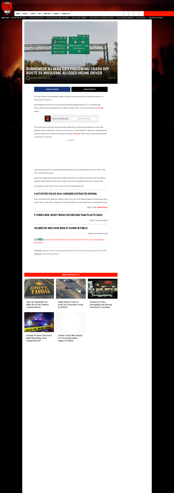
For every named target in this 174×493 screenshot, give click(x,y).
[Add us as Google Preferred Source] (131, 13)
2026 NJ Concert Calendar (125, 18)
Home (18, 13)
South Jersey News (53, 254)
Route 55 (95, 250)
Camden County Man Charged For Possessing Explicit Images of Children (70, 338)
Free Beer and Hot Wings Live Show (58, 18)
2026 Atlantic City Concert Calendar (101, 18)
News (44, 254)
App (39, 13)
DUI (79, 250)
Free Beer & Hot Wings (156, 18)
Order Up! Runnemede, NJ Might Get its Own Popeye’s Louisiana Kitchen (37, 304)
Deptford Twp (72, 250)
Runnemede (103, 250)
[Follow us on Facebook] (136, 13)
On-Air (25, 13)
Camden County (54, 250)
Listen (33, 13)
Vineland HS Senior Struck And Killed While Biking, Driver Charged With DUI (38, 338)
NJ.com (100, 108)
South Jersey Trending (79, 18)
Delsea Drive (63, 250)
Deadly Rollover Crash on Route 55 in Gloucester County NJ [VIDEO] (70, 304)
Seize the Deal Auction (36, 18)
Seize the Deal (141, 18)
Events (56, 13)
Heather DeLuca (102, 207)
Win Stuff (47, 13)
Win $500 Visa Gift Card (18, 18)
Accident (45, 250)
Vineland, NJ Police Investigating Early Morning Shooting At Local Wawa (101, 304)
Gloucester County (86, 250)
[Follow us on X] (141, 13)
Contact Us (66, 13)
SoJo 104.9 (33, 78)
